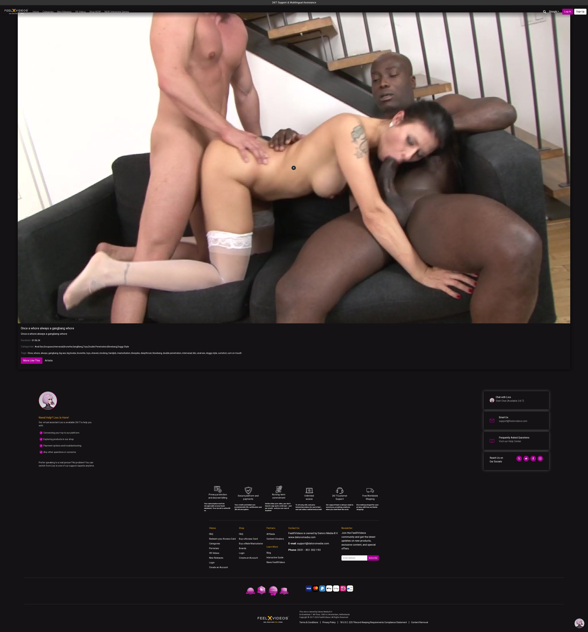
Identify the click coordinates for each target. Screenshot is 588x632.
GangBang (78, 346)
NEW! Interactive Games (117, 11)
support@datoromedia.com (313, 543)
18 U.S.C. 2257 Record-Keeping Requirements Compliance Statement (373, 622)
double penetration (172, 353)
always (44, 353)
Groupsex (48, 346)
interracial (187, 353)
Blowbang (112, 346)
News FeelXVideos (276, 562)
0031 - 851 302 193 (309, 549)
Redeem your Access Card (222, 539)
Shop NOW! (95, 11)
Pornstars (214, 548)
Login (212, 562)
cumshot (222, 353)
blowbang (157, 353)
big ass (62, 353)
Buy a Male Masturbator (251, 543)
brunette (81, 353)
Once (30, 353)
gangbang (53, 353)
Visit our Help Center (510, 441)
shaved (94, 353)
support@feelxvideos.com (513, 421)
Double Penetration (97, 346)
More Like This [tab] (31, 360)
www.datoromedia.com (302, 537)
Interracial (58, 346)
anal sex (201, 353)
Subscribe (373, 558)
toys (88, 353)
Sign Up (580, 11)
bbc (194, 353)
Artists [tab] (49, 360)
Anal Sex (39, 346)
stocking (103, 353)
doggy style (211, 353)
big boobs (71, 353)
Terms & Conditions (308, 622)
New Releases (64, 11)
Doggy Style (123, 346)
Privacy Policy (329, 622)
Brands (242, 548)
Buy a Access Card (248, 539)
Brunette (68, 346)
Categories (48, 11)
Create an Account (218, 567)
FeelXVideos (358, 532)
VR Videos (80, 11)
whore (37, 353)
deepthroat (146, 353)
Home (36, 11)
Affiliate (271, 534)
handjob (112, 353)
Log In (567, 11)
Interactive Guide (275, 557)
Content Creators (275, 539)
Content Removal (419, 622)
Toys (85, 346)
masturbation (123, 353)
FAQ (211, 534)
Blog (269, 553)
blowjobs (135, 353)
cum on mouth (235, 353)
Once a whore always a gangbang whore (47, 328)
